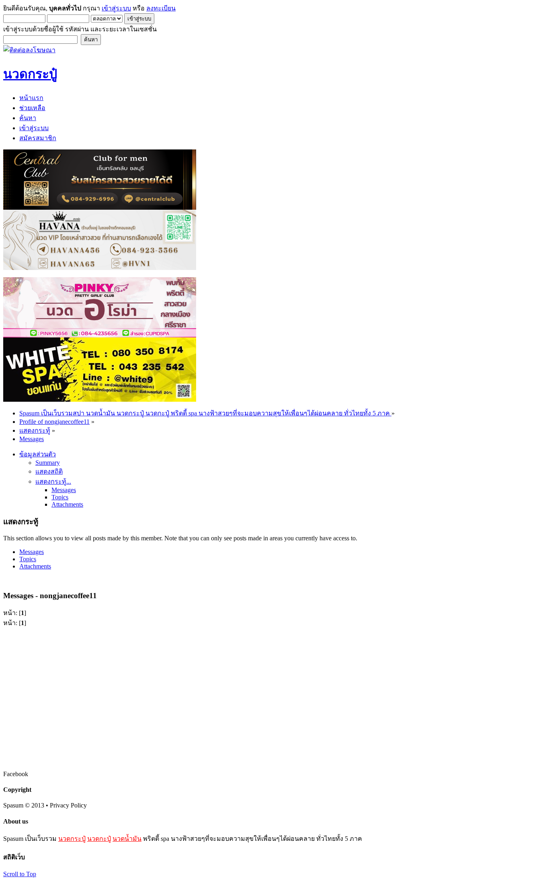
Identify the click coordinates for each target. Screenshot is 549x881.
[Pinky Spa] (99, 335)
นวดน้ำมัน (127, 838)
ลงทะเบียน (161, 8)
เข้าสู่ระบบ (116, 8)
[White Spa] (99, 399)
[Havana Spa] (99, 267)
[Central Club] (99, 207)
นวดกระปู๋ (72, 838)
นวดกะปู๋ (99, 838)
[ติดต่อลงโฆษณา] (29, 50)
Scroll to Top (19, 874)
